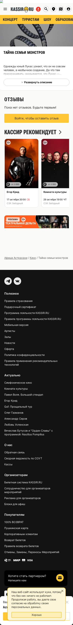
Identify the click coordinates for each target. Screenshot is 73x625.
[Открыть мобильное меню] (5, 9)
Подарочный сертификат (20, 306)
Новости (9, 342)
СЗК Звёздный (15, 203)
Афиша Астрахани (15, 257)
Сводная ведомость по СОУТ (23, 458)
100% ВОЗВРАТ (14, 522)
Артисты (9, 330)
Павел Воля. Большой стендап (23, 394)
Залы (7, 336)
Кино (33, 257)
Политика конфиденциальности (24, 354)
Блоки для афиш (14, 504)
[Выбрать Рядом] (61, 9)
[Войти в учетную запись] (69, 9)
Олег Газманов (13, 412)
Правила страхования (18, 300)
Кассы (8, 464)
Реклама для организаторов (22, 498)
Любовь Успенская (16, 424)
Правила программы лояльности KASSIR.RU (32, 318)
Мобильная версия (16, 324)
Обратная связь (14, 452)
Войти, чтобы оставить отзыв (37, 118)
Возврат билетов (15, 540)
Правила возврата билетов (21, 546)
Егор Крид (10, 400)
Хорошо (37, 614)
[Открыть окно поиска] (46, 9)
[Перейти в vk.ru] (17, 281)
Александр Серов (15, 418)
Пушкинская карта (16, 528)
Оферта (9, 348)
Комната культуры (16, 388)
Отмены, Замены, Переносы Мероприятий (31, 552)
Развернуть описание (38, 82)
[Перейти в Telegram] (8, 281)
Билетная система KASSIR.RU (23, 482)
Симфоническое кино (18, 382)
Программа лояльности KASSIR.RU (26, 312)
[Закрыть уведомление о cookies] (62, 591)
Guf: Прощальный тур (18, 406)
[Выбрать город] (54, 9)
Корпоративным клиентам (21, 534)
